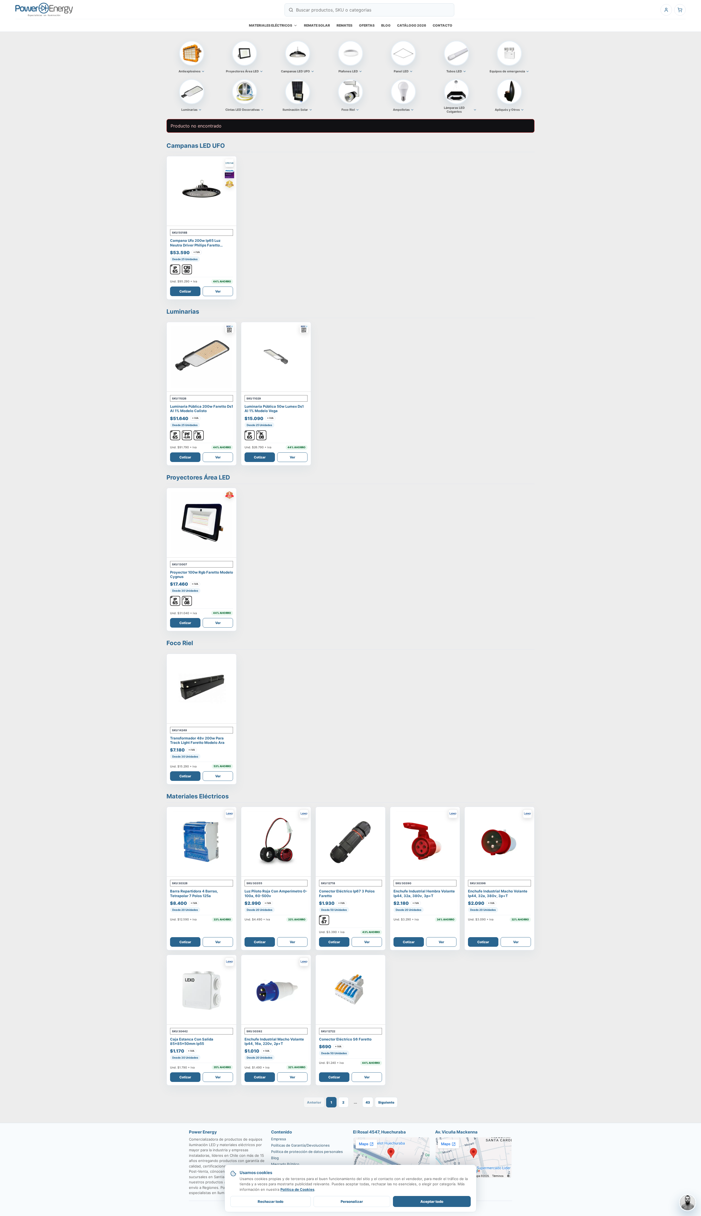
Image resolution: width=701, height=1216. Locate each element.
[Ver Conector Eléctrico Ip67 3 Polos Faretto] (350, 842)
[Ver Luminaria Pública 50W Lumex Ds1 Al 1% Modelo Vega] (276, 357)
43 (368, 1102)
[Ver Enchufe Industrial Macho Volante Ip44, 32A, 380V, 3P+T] (499, 842)
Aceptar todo (431, 1201)
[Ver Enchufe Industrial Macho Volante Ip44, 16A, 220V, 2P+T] (276, 990)
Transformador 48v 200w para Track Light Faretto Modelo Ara (197, 740)
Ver (218, 291)
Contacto (442, 25)
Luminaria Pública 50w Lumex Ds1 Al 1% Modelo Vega (274, 408)
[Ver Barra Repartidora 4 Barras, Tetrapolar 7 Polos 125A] (201, 842)
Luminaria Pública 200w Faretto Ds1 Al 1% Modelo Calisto (201, 408)
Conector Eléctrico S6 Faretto (345, 1039)
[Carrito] (680, 10)
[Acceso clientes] (666, 10)
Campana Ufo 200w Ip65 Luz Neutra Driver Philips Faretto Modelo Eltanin (195, 245)
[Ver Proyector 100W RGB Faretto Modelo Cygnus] (201, 523)
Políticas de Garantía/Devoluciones (300, 1145)
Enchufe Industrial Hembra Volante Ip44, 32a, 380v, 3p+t (424, 893)
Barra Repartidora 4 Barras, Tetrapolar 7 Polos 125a (194, 893)
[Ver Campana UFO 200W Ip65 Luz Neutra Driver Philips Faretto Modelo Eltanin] (201, 191)
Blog (385, 25)
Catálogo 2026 (411, 25)
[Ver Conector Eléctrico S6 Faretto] (350, 990)
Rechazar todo (270, 1201)
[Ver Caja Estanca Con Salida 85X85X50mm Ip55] (201, 990)
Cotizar (185, 291)
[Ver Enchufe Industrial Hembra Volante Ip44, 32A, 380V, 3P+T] (425, 842)
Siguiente (386, 1102)
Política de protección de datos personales (307, 1151)
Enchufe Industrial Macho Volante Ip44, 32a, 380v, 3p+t (497, 893)
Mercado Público (285, 1164)
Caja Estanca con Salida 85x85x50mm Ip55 (191, 1041)
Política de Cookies (297, 1189)
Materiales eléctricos (270, 25)
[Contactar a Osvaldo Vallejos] (687, 1202)
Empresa (278, 1139)
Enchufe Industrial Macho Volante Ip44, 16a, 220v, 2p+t (274, 1041)
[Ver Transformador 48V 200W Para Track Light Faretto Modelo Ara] (201, 689)
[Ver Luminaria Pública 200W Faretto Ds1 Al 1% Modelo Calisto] (201, 357)
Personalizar (352, 1201)
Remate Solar (317, 25)
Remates (344, 25)
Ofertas (367, 25)
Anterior (314, 1102)
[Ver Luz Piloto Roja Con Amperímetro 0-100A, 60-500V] (276, 842)
